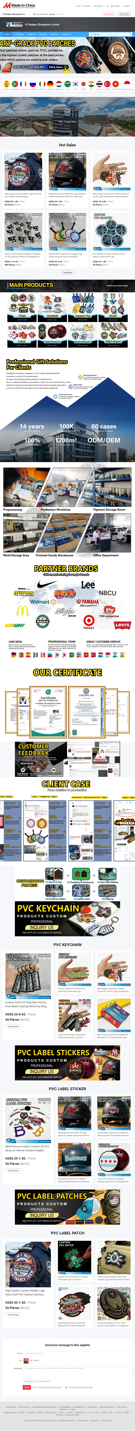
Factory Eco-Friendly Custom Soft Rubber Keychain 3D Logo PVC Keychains (71, 1036)
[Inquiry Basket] (107, 6)
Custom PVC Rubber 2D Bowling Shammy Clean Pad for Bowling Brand (112, 1180)
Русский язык (51, 1412)
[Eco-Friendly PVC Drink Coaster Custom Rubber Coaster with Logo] (111, 231)
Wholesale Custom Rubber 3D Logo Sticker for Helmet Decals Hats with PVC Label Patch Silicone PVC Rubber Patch (67, 195)
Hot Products (11, 1407)
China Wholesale (65, 1407)
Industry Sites (92, 1407)
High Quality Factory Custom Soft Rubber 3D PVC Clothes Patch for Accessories (71, 1324)
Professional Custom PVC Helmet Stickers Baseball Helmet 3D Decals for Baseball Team (73, 1180)
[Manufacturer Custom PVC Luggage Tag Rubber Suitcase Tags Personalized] (67, 231)
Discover (54, 34)
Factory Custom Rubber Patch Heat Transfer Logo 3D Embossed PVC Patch (113, 1278)
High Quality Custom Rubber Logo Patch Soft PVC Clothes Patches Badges (23, 195)
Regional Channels (106, 1407)
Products (20, 34)
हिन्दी (110, 1412)
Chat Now (125, 14)
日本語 (103, 1412)
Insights (73, 1409)
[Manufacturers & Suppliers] (20, 5)
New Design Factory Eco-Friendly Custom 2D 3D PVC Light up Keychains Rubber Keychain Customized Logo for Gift (111, 195)
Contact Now (13, 1026)
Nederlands (80, 1412)
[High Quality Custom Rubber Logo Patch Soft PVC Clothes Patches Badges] (23, 171)
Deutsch (70, 1412)
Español (22, 1412)
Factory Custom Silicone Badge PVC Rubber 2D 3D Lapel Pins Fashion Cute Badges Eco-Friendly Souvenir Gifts (22, 255)
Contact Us (66, 34)
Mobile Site (63, 1409)
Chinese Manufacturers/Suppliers (44, 1407)
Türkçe (126, 1412)
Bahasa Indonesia (72, 1415)
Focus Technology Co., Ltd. (50, 1420)
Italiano (61, 1412)
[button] (65, 70)
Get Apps (116, 6)
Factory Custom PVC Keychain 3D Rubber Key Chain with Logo (72, 990)
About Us (31, 34)
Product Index (121, 1407)
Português (31, 1412)
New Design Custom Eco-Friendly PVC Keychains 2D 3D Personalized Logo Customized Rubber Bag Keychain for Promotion (112, 1036)
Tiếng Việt (59, 1415)
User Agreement (82, 1420)
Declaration (95, 1420)
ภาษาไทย (118, 1412)
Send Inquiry (109, 14)
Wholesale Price (79, 1407)
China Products (24, 1407)
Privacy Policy (107, 1420)
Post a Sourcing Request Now (79, 1387)
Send (27, 1387)
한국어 (96, 1412)
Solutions (43, 34)
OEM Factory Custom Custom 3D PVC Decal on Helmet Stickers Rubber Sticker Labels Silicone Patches (27, 1148)
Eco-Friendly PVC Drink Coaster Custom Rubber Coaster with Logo (109, 255)
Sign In (79, 6)
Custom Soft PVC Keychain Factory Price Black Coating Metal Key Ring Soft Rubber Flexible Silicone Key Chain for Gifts (26, 1004)
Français (40, 1412)
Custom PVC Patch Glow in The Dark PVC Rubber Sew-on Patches (73, 1278)
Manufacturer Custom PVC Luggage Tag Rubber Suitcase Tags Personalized (65, 255)
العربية (89, 1412)
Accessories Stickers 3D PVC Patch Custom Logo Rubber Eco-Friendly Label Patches (113, 1324)
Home (7, 34)
